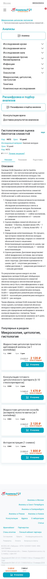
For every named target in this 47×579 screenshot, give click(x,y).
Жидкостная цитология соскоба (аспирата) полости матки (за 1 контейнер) (21, 412)
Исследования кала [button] (14, 52)
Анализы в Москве (35, 500)
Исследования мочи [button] (14, 48)
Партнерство (23, 527)
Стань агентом (9, 532)
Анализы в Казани (36, 514)
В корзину (18, 575)
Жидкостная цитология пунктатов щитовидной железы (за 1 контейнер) (22, 347)
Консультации (12, 518)
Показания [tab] (22, 160)
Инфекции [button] (9, 64)
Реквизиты (7, 541)
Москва (7, 3)
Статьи (41, 523)
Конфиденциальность (34, 537)
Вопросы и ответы (31, 541)
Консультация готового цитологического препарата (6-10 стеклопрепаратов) (21, 380)
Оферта (19, 537)
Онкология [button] (9, 73)
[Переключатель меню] (4, 10)
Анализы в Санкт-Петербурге (31, 505)
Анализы (26, 36)
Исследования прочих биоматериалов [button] (15, 58)
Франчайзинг (8, 527)
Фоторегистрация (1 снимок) (19, 442)
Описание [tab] (8, 160)
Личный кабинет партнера (30, 532)
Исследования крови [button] (15, 44)
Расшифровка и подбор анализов (25, 107)
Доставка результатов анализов (21, 120)
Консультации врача (14, 115)
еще (42, 132)
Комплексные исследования (19, 88)
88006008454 (38, 3)
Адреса (24, 518)
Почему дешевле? (17, 153)
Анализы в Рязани (17, 514)
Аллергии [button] (8, 68)
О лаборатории (37, 518)
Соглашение (8, 537)
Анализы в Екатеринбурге (33, 509)
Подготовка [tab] (38, 160)
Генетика (8, 84)
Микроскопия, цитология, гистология (17, 78)
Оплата (18, 541)
